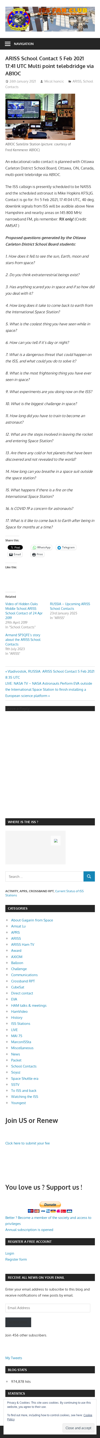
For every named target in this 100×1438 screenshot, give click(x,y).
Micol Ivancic (54, 81)
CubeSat (17, 987)
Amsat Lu (18, 926)
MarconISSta (21, 1042)
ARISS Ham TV (22, 944)
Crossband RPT (23, 981)
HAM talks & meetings (29, 1005)
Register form (16, 1259)
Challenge (19, 969)
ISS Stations (20, 1023)
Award (16, 950)
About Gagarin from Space (32, 920)
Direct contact (22, 993)
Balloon (17, 963)
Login (9, 1253)
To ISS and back (24, 1090)
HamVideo (19, 1011)
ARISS (77, 81)
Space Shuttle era (24, 1078)
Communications (24, 975)
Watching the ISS (24, 1096)
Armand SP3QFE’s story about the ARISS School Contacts (22, 639)
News (15, 1054)
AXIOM (16, 957)
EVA (14, 999)
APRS (15, 932)
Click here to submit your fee (27, 1143)
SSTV (15, 1084)
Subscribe (18, 1322)
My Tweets (13, 1358)
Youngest (18, 1103)
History (16, 1017)
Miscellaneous (22, 1048)
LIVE (14, 1030)
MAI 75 (16, 1036)
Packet (16, 1060)
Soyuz (15, 1072)
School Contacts (24, 1066)
